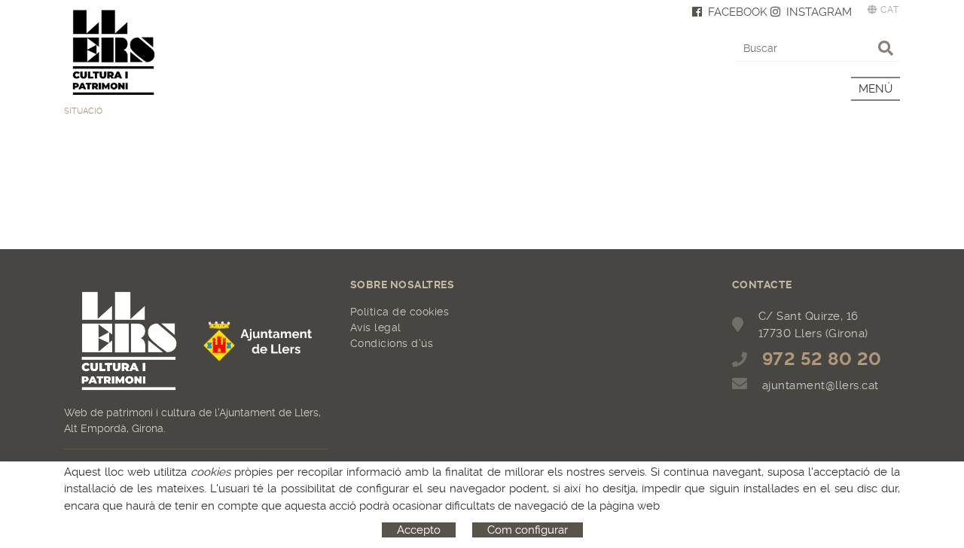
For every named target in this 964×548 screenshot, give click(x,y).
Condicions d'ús (392, 343)
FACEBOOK (737, 12)
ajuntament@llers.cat (820, 385)
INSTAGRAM (819, 12)
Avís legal (375, 327)
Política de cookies (400, 312)
